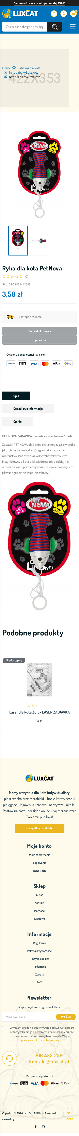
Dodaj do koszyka (39, 331)
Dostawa (39, 919)
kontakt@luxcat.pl (49, 1061)
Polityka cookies (39, 959)
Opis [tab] (16, 396)
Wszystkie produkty (40, 828)
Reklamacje (39, 966)
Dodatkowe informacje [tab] (28, 408)
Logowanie (39, 863)
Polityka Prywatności (39, 951)
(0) (26, 276)
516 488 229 (49, 1055)
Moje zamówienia (39, 855)
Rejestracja (39, 870)
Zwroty (39, 974)
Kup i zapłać (39, 340)
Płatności (39, 911)
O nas (39, 895)
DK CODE (70, 1116)
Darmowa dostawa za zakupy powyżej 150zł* (39, 3)
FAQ (39, 982)
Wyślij (66, 1017)
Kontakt (39, 903)
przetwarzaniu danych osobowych (41, 1040)
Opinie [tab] (17, 421)
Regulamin (39, 943)
